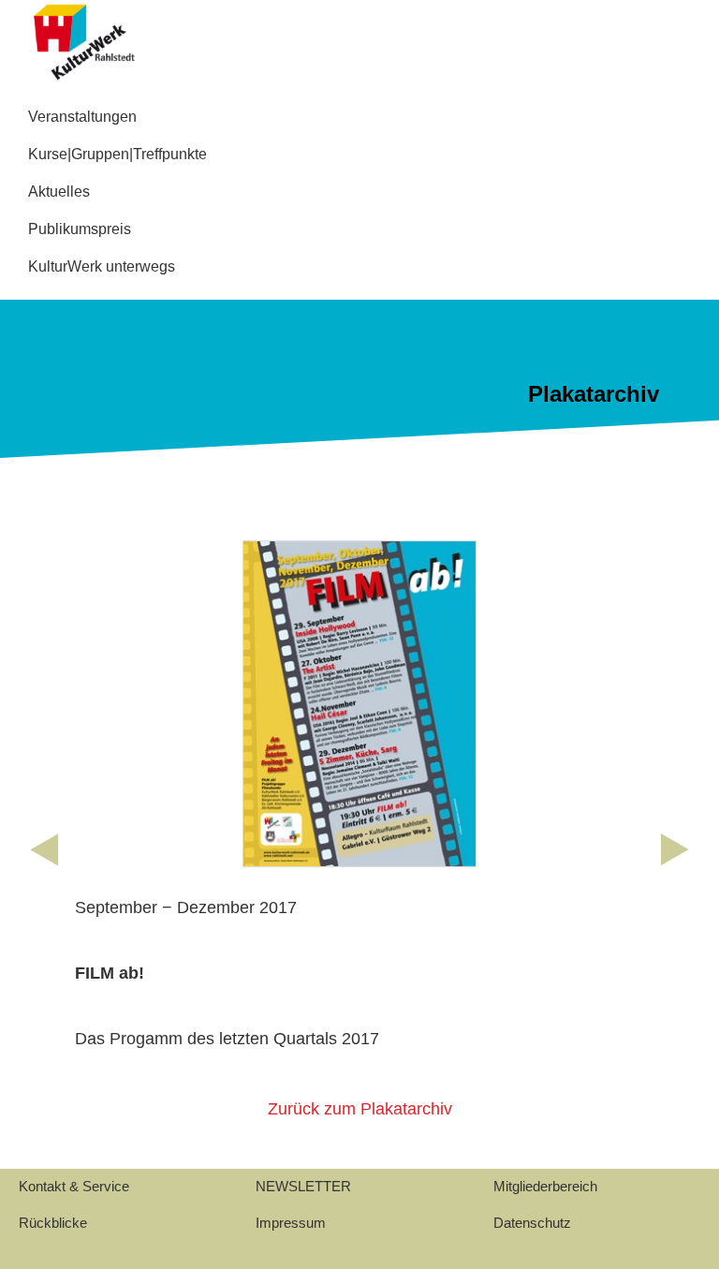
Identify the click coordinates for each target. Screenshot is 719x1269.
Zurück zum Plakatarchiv (360, 1108)
